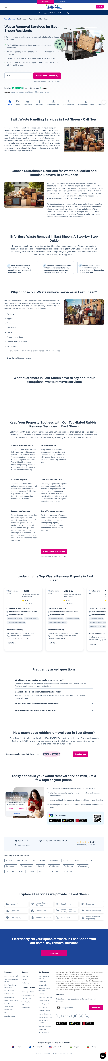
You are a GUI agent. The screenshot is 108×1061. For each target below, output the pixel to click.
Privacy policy (26, 998)
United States (57, 1047)
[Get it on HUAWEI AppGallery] (81, 820)
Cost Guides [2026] (11, 976)
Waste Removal (9, 19)
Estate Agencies (53, 104)
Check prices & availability (54, 551)
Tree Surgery (16, 918)
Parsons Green (26, 866)
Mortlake (9, 860)
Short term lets (68, 104)
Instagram (81, 1016)
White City (68, 872)
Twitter (63, 1016)
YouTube (75, 1016)
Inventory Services (43, 918)
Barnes (42, 860)
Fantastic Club (9, 990)
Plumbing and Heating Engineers (68, 911)
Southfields (10, 872)
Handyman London (45, 1017)
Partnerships (8, 1009)
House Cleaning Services (42, 904)
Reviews (24, 979)
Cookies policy (27, 1007)
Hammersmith (11, 866)
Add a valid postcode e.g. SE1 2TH (17, 86)
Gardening (15, 911)
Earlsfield (55, 872)
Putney (65, 860)
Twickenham (68, 866)
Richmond (54, 860)
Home (10, 104)
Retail (18, 104)
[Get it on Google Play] (68, 820)
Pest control (42, 1007)
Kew (33, 860)
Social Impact (9, 997)
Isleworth (40, 866)
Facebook (58, 1016)
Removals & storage (45, 997)
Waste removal (43, 1000)
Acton (31, 872)
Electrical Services (93, 911)
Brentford (88, 860)
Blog (5, 1013)
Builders (41, 994)
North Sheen (22, 860)
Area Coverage (9, 1016)
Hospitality (39, 104)
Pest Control (66, 904)
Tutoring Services (44, 1026)
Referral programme (11, 1000)
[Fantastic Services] (54, 7)
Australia (19, 1047)
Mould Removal (43, 1033)
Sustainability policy (28, 995)
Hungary (76, 1047)
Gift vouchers (9, 994)
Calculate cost (80, 754)
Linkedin (87, 1016)
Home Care (42, 1029)
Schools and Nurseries (86, 104)
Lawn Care (65, 918)
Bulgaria (93, 1047)
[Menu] (6, 7)
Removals (90, 904)
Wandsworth (83, 866)
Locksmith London (44, 1014)
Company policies (28, 992)
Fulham (21, 872)
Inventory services (44, 1004)
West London (54, 866)
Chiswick (76, 860)
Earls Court (43, 872)
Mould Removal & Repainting (93, 917)
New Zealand (37, 1047)
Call (100, 7)
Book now (54, 953)
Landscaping (41, 911)
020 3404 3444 (24, 845)
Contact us (25, 983)
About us (25, 976)
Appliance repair (44, 1010)
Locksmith (15, 904)
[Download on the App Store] (55, 820)
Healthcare (28, 104)
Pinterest (69, 1016)
